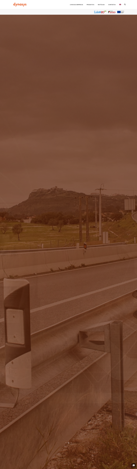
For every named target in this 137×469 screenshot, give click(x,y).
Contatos (112, 4)
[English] (120, 4)
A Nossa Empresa (76, 4)
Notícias (101, 4)
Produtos (90, 4)
